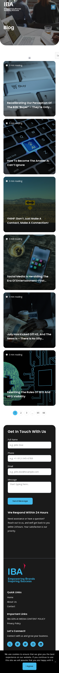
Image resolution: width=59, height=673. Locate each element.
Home (10, 597)
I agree (29, 666)
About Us (12, 601)
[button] (53, 7)
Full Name (13, 439)
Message (12, 479)
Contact (11, 606)
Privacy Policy (14, 623)
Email (10, 466)
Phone (11, 452)
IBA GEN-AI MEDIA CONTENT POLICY (26, 618)
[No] (55, 661)
